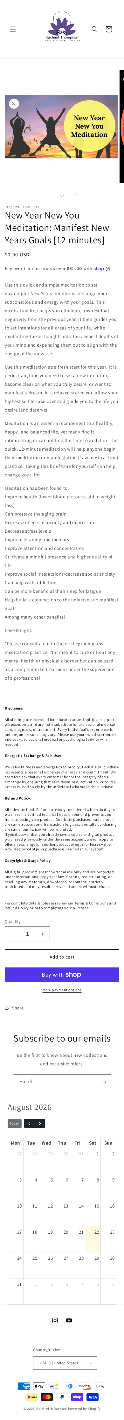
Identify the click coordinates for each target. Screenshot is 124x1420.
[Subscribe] (104, 1081)
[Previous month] (29, 1123)
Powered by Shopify (84, 1408)
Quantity (13, 921)
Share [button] (18, 1008)
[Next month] (40, 1123)
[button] (13, 29)
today (14, 1123)
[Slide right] (76, 195)
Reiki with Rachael (51, 1408)
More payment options (62, 989)
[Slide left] (48, 195)
